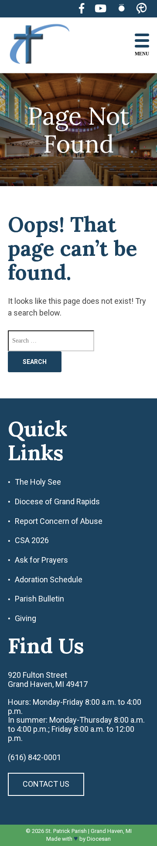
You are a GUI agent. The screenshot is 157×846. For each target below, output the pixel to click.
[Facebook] (81, 8)
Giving (25, 618)
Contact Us (46, 783)
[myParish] (142, 8)
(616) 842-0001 (34, 757)
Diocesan (99, 839)
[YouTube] (100, 8)
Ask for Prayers (41, 560)
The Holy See (38, 482)
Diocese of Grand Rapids (57, 501)
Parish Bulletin (39, 599)
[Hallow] (121, 8)
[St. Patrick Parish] (46, 45)
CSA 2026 (32, 540)
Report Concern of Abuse (58, 521)
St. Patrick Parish (66, 831)
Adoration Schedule (48, 579)
